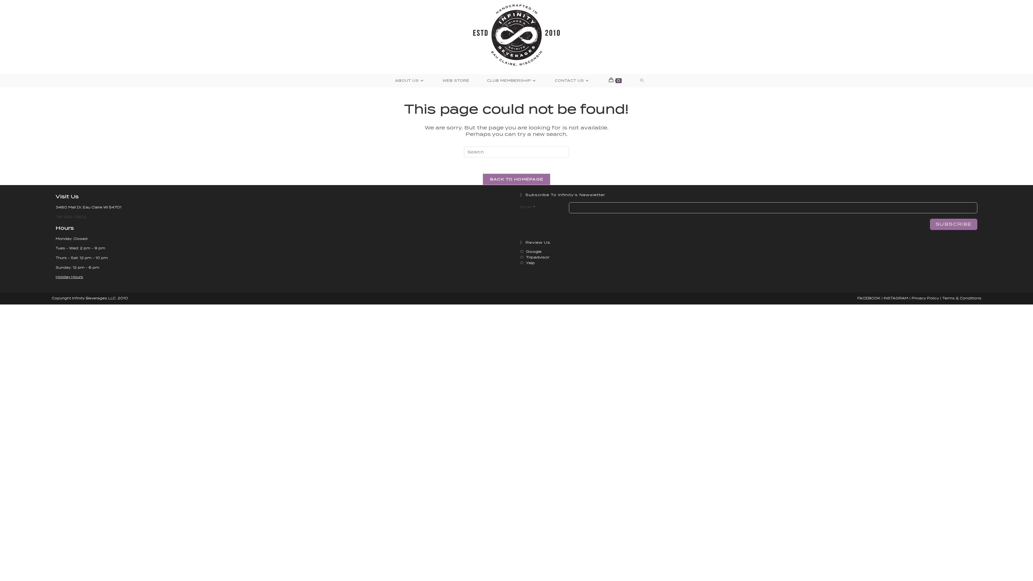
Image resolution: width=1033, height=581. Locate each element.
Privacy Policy (925, 298)
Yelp (530, 263)
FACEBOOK (868, 298)
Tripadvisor (538, 257)
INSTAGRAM (896, 298)
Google (534, 252)
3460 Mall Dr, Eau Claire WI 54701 (88, 207)
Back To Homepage (516, 179)
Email (526, 207)
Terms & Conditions (961, 298)
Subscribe (954, 224)
